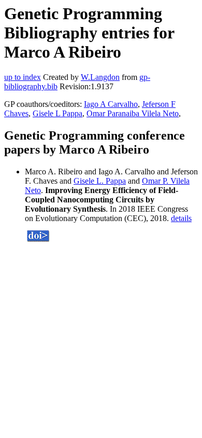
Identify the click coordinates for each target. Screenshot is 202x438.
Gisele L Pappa (57, 113)
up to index (22, 77)
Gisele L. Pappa (100, 180)
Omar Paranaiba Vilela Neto (132, 113)
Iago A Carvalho (111, 104)
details (181, 218)
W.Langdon (100, 77)
